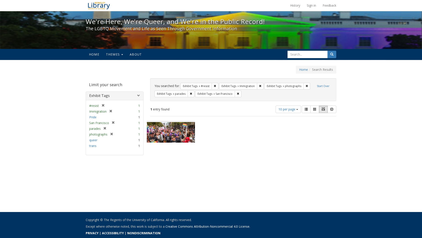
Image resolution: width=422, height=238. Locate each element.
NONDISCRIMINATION (143, 233)
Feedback (329, 5)
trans (92, 146)
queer (93, 140)
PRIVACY (92, 233)
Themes (113, 54)
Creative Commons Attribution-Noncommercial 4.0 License (207, 226)
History (295, 5)
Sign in (311, 5)
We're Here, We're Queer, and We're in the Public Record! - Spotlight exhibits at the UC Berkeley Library (98, 5)
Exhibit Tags (99, 95)
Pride (92, 117)
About (136, 54)
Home (94, 54)
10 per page (287, 109)
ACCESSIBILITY (113, 233)
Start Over (323, 86)
